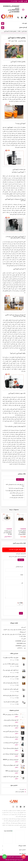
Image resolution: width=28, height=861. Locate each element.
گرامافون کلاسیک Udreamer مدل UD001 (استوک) (22, 532)
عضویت (19, 1)
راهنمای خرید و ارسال (19, 791)
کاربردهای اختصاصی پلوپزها (17, 495)
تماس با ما (13, 1)
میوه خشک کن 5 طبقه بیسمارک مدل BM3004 (10, 726)
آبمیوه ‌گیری (10, 127)
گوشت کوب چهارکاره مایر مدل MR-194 (10, 765)
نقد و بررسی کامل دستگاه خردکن (16, 493)
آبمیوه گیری (22, 206)
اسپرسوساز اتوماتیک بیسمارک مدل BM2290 (10, 754)
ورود (24, 1)
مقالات (19, 31)
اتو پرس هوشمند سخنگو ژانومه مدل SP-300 (8, 532)
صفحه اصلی (24, 31)
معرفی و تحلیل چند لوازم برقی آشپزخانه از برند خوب (10, 676)
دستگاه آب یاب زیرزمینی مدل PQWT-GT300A (10, 714)
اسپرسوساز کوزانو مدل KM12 (12, 771)
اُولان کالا (9, 857)
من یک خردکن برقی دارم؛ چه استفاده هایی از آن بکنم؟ (10, 695)
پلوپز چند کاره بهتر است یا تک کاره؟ (16, 488)
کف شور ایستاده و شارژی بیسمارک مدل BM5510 (10, 720)
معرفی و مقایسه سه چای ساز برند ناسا (10, 702)
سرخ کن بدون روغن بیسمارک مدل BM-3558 (10, 737)
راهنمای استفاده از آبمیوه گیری (10, 31)
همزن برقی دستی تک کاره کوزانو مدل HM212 (10, 776)
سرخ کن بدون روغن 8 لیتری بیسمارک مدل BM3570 (10, 731)
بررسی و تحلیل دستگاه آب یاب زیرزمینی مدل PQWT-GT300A (10, 664)
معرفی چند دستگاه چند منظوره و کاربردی (10, 657)
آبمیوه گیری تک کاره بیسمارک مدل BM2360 (10, 743)
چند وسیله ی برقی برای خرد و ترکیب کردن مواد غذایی (10, 683)
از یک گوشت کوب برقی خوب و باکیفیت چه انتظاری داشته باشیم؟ (10, 670)
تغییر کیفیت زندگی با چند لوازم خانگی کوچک (10, 689)
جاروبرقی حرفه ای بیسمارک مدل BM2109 (10, 748)
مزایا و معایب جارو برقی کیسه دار (16, 497)
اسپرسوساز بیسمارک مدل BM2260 (10, 760)
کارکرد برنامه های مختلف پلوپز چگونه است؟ (14, 490)
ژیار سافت (7, 859)
